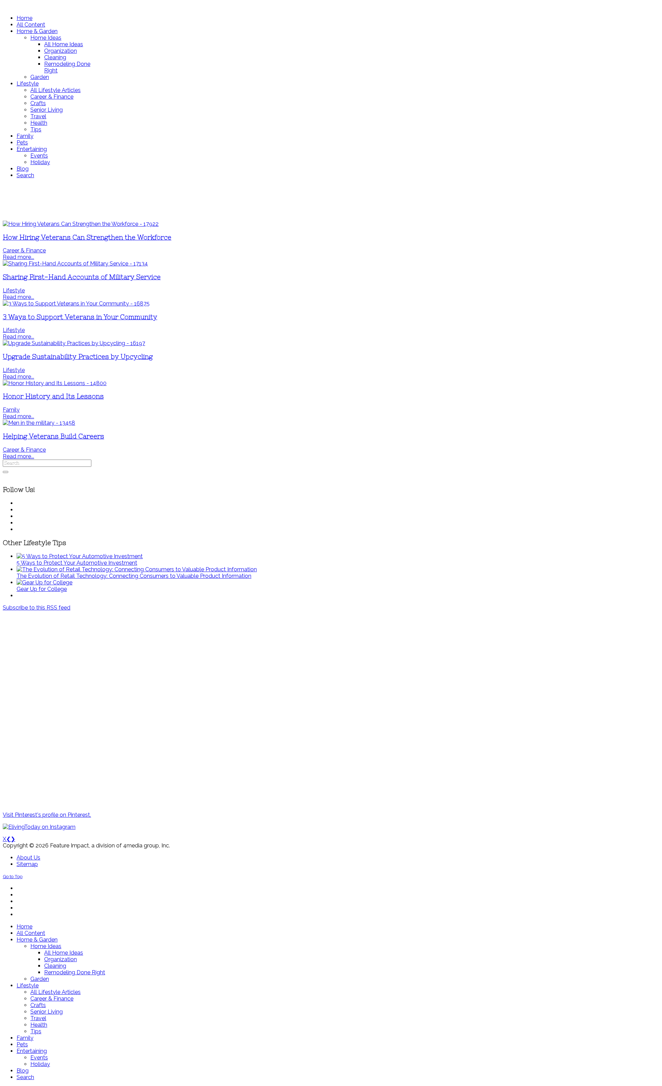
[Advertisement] (204, 199)
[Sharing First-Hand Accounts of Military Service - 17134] (75, 263)
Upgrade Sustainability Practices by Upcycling (78, 356)
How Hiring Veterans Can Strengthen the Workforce (87, 237)
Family (11, 409)
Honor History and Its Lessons (53, 396)
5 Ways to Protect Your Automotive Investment (77, 563)
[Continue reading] (80, 556)
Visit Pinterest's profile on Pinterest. (47, 815)
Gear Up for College (42, 589)
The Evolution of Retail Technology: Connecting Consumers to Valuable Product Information (134, 576)
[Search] (5, 472)
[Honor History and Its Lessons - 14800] (55, 383)
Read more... (18, 257)
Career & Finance (24, 250)
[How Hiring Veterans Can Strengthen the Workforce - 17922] (81, 224)
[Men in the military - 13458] (39, 423)
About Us (28, 857)
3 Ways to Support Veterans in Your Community (80, 317)
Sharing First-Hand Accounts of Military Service (82, 277)
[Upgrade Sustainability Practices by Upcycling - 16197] (74, 343)
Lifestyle (14, 290)
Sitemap (27, 864)
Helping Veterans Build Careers (53, 436)
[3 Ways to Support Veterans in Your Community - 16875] (76, 303)
